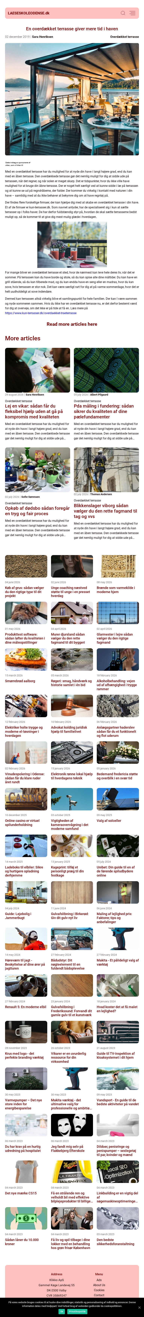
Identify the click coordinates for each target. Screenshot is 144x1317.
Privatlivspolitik (77, 1311)
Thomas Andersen (101, 494)
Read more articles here (72, 324)
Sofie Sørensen (30, 496)
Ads (99, 1280)
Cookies (99, 1290)
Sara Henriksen (42, 37)
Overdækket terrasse (124, 37)
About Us (99, 1285)
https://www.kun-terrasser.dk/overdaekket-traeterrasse (40, 313)
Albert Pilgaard (99, 394)
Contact (99, 1295)
